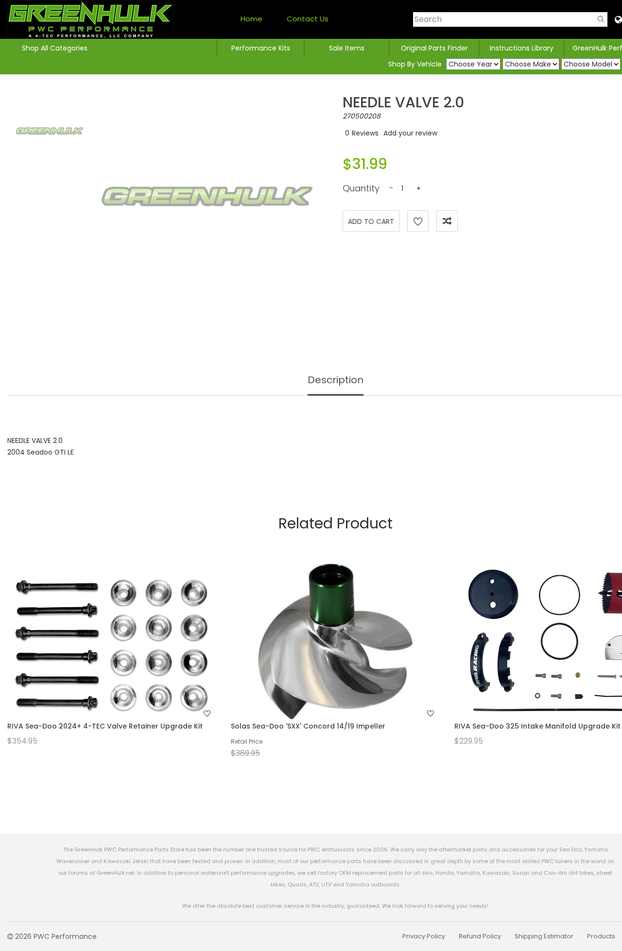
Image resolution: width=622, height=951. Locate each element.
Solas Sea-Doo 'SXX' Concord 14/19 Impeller (308, 726)
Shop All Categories (54, 48)
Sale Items (346, 48)
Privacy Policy (423, 936)
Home (251, 19)
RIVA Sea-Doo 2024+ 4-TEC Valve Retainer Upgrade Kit (105, 726)
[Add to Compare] (447, 221)
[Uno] (90, 19)
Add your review (410, 133)
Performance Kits (260, 48)
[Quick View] (99, 660)
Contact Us (307, 19)
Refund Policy (480, 936)
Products (601, 936)
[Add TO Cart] (125, 660)
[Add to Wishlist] (418, 221)
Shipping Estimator (544, 936)
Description (335, 380)
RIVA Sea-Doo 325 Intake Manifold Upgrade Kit (537, 726)
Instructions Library (521, 48)
